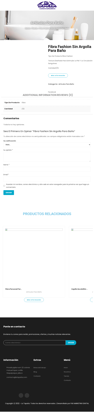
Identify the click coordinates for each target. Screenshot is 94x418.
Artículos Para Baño (66, 84)
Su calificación (9, 141)
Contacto (37, 376)
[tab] (40, 95)
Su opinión (8, 150)
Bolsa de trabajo (40, 367)
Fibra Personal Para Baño (15, 289)
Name (6, 165)
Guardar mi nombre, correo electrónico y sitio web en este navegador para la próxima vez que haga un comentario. (47, 185)
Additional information (40, 95)
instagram (27, 395)
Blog (35, 372)
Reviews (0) (65, 95)
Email (6, 174)
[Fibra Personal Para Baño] (34, 257)
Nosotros (67, 372)
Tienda (34, 28)
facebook (21, 395)
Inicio (27, 28)
